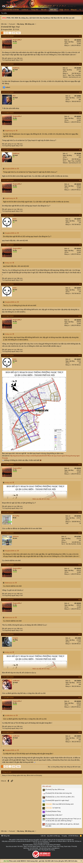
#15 (79, 565)
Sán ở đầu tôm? (54, 815)
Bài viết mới (47, 786)
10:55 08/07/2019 (7, 180)
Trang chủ (34, 9)
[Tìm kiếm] (80, 10)
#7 (80, 215)
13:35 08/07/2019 (7, 355)
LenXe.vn (25, 9)
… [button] (10, 33)
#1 (80, 36)
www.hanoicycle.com (75, 77)
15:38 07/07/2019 (7, 36)
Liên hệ (43, 836)
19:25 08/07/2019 (7, 732)
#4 (80, 113)
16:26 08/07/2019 (7, 634)
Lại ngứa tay (53, 807)
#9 (80, 284)
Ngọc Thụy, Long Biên (74, 75)
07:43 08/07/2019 (7, 113)
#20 (79, 732)
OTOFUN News (73, 836)
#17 (79, 634)
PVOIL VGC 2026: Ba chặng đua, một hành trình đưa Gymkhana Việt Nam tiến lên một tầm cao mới (40, 18)
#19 (79, 697)
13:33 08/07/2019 (7, 316)
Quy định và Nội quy (53, 836)
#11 (80, 355)
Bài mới (43, 9)
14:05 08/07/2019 (7, 512)
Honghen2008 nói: (11, 168)
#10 (79, 316)
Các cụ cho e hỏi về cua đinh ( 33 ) (60, 797)
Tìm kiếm (4, 13)
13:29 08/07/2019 (7, 284)
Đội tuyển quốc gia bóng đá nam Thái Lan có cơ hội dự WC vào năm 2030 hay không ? (63, 819)
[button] (48, 10)
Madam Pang (53, 811)
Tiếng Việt (6, 836)
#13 (79, 512)
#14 (79, 533)
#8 (80, 245)
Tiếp (18, 33)
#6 (80, 180)
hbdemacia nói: (10, 583)
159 (13, 33)
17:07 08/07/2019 (7, 677)
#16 (79, 599)
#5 (80, 150)
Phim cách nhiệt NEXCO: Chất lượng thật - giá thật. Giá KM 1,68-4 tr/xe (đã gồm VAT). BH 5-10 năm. (43, 861)
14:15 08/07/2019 (7, 565)
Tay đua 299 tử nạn (55, 789)
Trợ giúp (64, 836)
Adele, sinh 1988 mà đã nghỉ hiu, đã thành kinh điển (62, 825)
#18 (79, 677)
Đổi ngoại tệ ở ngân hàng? (57, 800)
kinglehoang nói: (10, 130)
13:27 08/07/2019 (7, 245)
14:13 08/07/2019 (7, 533)
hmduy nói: (8, 263)
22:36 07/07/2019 (7, 64)
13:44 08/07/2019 (7, 464)
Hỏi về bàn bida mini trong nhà (59, 793)
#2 (80, 64)
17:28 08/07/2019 (7, 697)
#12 (79, 464)
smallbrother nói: (10, 715)
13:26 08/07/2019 (7, 215)
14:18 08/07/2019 (7, 599)
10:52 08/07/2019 (7, 150)
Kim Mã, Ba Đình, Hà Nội (73, 544)
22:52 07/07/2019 (7, 92)
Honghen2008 (7, 29)
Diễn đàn (53, 9)
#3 (80, 92)
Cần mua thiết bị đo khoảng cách (60, 804)
